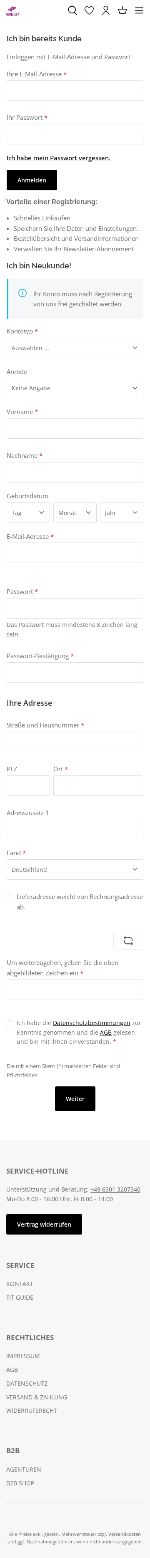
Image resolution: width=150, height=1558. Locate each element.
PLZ (12, 769)
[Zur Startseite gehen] (12, 10)
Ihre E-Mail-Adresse (37, 74)
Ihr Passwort (27, 117)
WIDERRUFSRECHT (31, 1410)
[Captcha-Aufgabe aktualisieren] (128, 940)
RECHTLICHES (30, 1337)
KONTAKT (19, 1284)
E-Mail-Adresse (30, 536)
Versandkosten (124, 1534)
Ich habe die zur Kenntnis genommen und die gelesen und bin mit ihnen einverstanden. (79, 1032)
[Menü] (139, 10)
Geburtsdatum (27, 496)
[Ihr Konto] (106, 10)
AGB (106, 1032)
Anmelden (32, 180)
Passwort (22, 591)
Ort (60, 769)
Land (16, 852)
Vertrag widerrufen (44, 1224)
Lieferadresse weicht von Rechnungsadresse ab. (80, 901)
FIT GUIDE (19, 1297)
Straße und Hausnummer (45, 725)
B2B (13, 1450)
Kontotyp (22, 331)
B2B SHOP (20, 1483)
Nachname (24, 455)
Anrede (17, 371)
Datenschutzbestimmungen (91, 1023)
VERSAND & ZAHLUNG (36, 1397)
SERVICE (20, 1265)
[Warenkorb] (122, 10)
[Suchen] (72, 10)
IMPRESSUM (23, 1356)
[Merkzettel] (89, 10)
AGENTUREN (23, 1469)
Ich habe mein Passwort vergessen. (58, 158)
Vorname (22, 411)
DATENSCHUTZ (27, 1383)
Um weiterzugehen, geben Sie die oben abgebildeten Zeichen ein (62, 967)
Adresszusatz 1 (28, 812)
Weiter (75, 1099)
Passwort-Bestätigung (40, 655)
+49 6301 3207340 (115, 1189)
